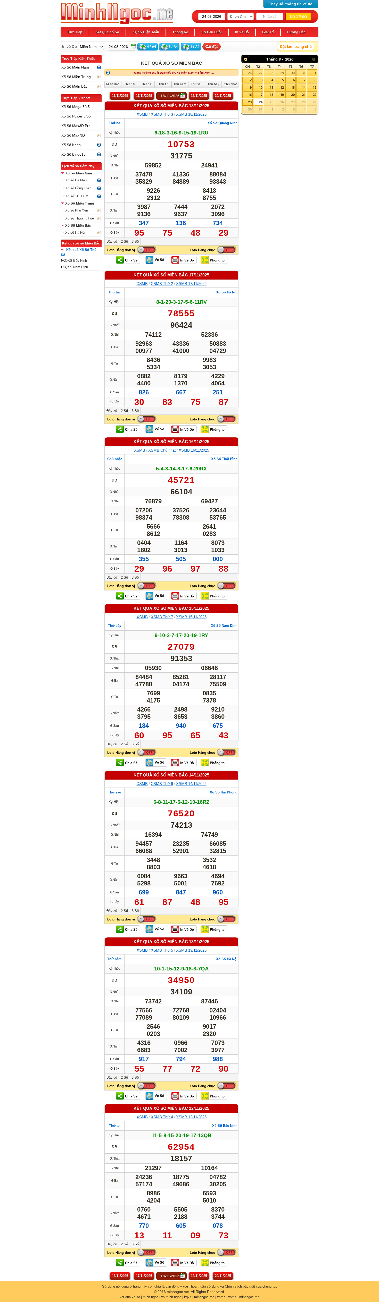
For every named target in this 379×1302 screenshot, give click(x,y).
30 (293, 72)
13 (293, 87)
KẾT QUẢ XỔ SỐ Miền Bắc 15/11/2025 (171, 608)
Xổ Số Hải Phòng (223, 792)
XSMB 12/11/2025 (191, 1117)
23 (250, 102)
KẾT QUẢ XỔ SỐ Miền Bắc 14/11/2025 (171, 775)
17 (260, 94)
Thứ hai (114, 292)
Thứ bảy (114, 626)
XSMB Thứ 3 (162, 114)
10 (260, 87)
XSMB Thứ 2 (162, 283)
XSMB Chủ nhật (162, 450)
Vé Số (159, 260)
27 (260, 72)
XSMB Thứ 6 (162, 783)
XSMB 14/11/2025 (191, 783)
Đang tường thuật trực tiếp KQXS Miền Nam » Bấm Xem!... (174, 72)
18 (271, 94)
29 (282, 72)
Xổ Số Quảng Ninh (222, 123)
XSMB (142, 114)
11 (271, 87)
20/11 (223, 96)
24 (260, 102)
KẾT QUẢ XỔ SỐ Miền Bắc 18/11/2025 (171, 106)
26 (250, 72)
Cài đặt (211, 46)
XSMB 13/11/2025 (191, 950)
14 (304, 87)
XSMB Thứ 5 (162, 950)
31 (304, 72)
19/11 (199, 96)
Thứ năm (114, 959)
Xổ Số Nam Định (224, 626)
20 (293, 94)
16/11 (120, 96)
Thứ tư (114, 1126)
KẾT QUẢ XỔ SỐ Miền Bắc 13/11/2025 (171, 942)
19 (282, 94)
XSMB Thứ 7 (162, 617)
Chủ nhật (114, 459)
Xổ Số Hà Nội (226, 292)
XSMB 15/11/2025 (191, 617)
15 (314, 87)
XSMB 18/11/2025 (191, 114)
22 (314, 94)
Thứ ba (114, 123)
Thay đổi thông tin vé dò (290, 4)
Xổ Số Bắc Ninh (224, 1126)
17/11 (144, 96)
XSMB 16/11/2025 (194, 450)
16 (250, 94)
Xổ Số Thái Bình (224, 459)
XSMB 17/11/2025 (191, 283)
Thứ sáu (114, 792)
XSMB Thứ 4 (162, 1117)
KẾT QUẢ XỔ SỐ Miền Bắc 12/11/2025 (171, 1108)
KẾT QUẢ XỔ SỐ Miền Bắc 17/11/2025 (171, 275)
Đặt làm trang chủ (296, 46)
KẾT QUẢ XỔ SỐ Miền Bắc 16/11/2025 (171, 441)
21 (304, 94)
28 (271, 72)
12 (282, 87)
